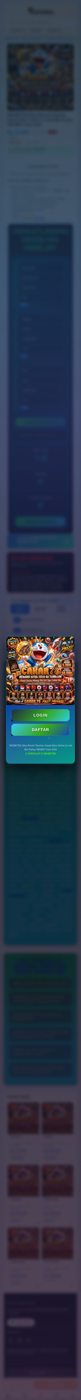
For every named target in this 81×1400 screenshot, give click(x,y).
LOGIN (40, 715)
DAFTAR (40, 729)
